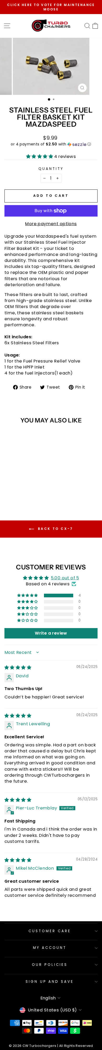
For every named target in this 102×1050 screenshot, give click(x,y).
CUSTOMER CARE (50, 931)
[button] (51, 144)
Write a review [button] (51, 633)
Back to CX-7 (54, 528)
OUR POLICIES (49, 964)
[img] (17, 668)
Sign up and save (50, 981)
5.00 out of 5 (65, 578)
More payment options (51, 224)
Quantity (51, 169)
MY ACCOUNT (49, 947)
